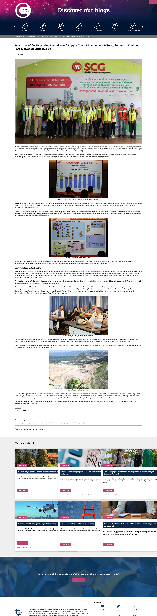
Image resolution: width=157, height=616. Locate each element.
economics (96, 494)
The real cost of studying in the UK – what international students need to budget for (88, 473)
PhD (38, 547)
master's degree (38, 423)
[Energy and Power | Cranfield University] (132, 25)
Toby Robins (87, 423)
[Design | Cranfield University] (114, 25)
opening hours (36, 494)
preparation (138, 494)
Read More (22, 490)
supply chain (80, 423)
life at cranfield (131, 494)
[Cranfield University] (23, 3)
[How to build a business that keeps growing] (89, 510)
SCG (47, 423)
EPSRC (29, 547)
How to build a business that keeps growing (77, 524)
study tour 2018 (72, 423)
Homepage (18, 36)
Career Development (121, 494)
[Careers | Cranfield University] (78, 25)
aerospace (19, 547)
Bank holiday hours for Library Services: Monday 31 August (41, 472)
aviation (25, 547)
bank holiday (20, 494)
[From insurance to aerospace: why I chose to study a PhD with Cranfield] (46, 510)
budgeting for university (72, 494)
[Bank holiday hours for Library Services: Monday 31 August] (46, 458)
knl (31, 494)
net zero (34, 547)
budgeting (62, 494)
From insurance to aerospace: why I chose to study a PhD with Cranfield (45, 524)
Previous (14, 27)
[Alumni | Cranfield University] (60, 25)
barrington (26, 494)
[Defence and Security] (96, 25)
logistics (23, 423)
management (29, 423)
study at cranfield (146, 494)
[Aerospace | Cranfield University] (24, 25)
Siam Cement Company (55, 423)
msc (44, 423)
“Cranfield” (17, 423)
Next (142, 27)
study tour (64, 423)
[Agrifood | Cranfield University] (42, 25)
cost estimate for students (85, 494)
